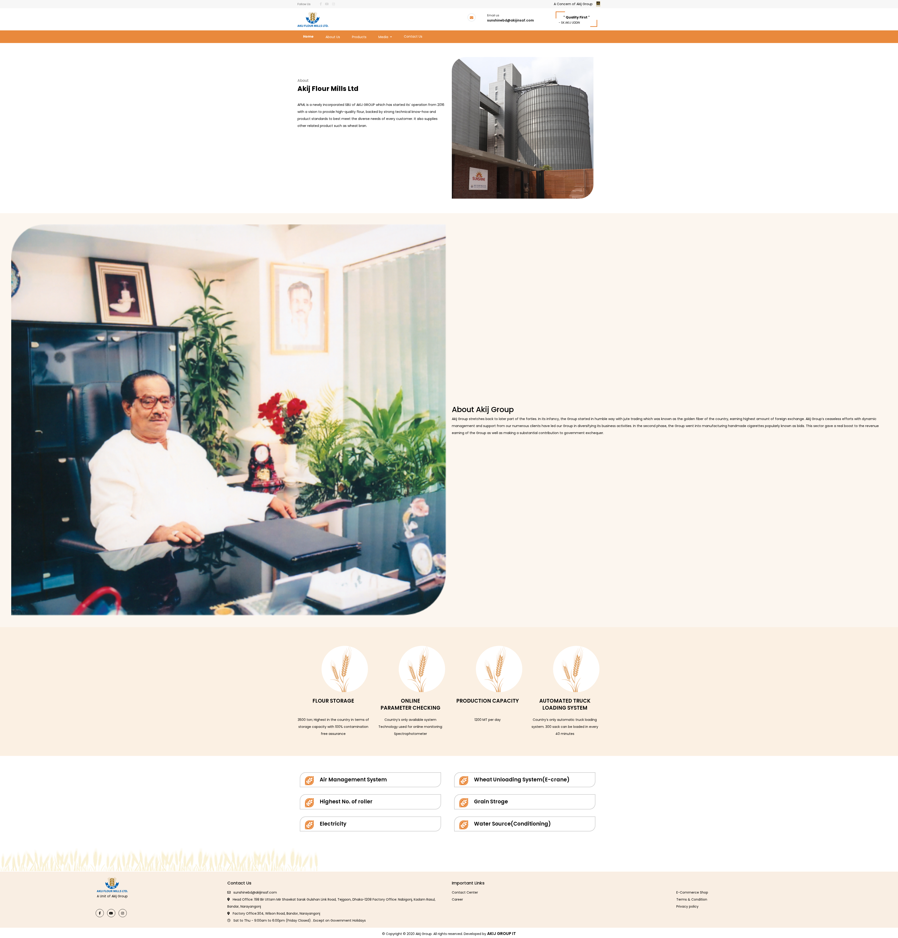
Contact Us (413, 36)
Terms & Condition (691, 899)
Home (309, 36)
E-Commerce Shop (692, 892)
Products (359, 37)
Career (457, 899)
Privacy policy (687, 906)
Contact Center (465, 892)
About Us (333, 37)
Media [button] (383, 37)
